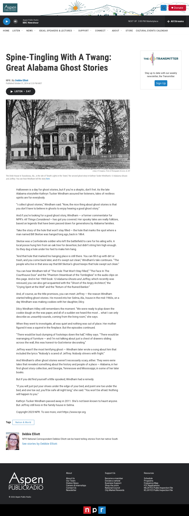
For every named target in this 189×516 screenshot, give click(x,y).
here (48, 179)
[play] (6, 21)
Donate (178, 7)
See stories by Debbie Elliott (39, 443)
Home (6, 30)
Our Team (70, 481)
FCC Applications (152, 485)
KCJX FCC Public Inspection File (158, 490)
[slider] (20, 21)
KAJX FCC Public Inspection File (158, 488)
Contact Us (71, 488)
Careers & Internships (76, 485)
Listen (16, 30)
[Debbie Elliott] (12, 441)
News (29, 30)
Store (129, 30)
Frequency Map (151, 483)
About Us (70, 478)
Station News (72, 483)
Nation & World (23, 422)
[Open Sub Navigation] (22, 30)
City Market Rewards (114, 490)
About (115, 30)
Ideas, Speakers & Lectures (55, 30)
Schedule (148, 478)
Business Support (113, 483)
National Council (112, 488)
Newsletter (71, 490)
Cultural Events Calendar (152, 30)
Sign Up (161, 83)
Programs (148, 481)
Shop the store (112, 485)
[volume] (15, 21)
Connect (100, 30)
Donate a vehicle (112, 481)
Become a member (114, 478)
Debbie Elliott (21, 80)
